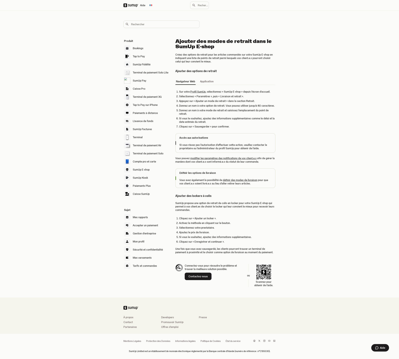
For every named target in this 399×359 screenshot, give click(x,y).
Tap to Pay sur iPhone (145, 104)
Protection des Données (158, 341)
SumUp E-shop (141, 169)
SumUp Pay (139, 80)
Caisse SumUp (141, 193)
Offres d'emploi (169, 326)
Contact (128, 322)
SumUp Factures (142, 129)
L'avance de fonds (143, 121)
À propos (128, 317)
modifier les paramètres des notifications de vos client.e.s (223, 158)
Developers (167, 317)
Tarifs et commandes (145, 265)
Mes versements (142, 257)
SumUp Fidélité (141, 64)
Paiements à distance (145, 113)
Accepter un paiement (145, 225)
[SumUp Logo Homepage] (131, 5)
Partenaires (130, 326)
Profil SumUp (198, 91)
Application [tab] (207, 81)
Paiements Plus (142, 185)
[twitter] (259, 341)
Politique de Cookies (211, 341)
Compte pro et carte (144, 161)
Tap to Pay (139, 56)
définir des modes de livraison (240, 180)
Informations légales (185, 341)
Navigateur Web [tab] (185, 81)
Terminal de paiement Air (147, 145)
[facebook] (254, 341)
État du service (233, 341)
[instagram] (264, 341)
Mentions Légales (132, 341)
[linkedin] (274, 341)
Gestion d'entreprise (144, 233)
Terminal (138, 137)
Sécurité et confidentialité (148, 249)
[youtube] (269, 341)
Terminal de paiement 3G (147, 96)
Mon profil (138, 241)
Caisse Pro (139, 88)
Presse (203, 317)
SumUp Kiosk (140, 177)
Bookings (138, 48)
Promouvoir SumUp (172, 322)
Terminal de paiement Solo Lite (150, 72)
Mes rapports (140, 217)
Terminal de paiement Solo (148, 153)
